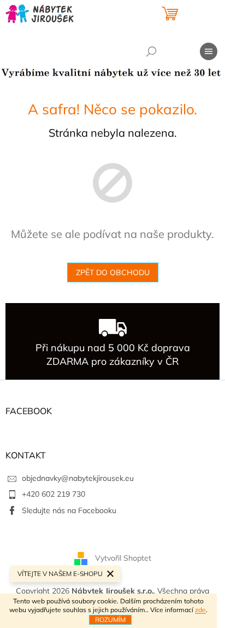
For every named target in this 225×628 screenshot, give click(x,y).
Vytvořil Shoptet (123, 557)
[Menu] (209, 51)
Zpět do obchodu (113, 272)
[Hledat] (151, 51)
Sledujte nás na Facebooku (69, 510)
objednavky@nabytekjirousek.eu (78, 478)
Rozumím (110, 619)
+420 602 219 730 (53, 494)
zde (200, 610)
